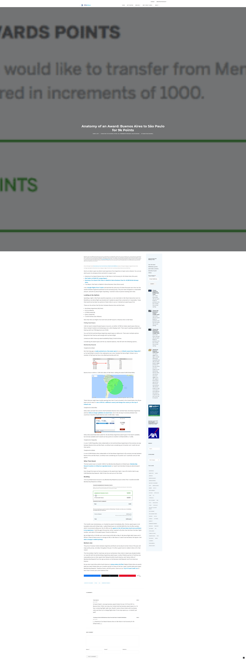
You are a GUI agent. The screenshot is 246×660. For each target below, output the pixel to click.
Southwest (151, 541)
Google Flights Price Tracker (95, 300)
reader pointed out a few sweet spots (106, 364)
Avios (150, 498)
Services (137, 5)
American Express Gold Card (155, 364)
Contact (152, 1)
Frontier (150, 528)
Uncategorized (135, 139)
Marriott (151, 533)
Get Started (130, 5)
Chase (150, 508)
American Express (152, 493)
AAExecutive (151, 485)
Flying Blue (155, 517)
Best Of (154, 500)
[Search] (166, 6)
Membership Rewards (125, 139)
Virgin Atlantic (152, 558)
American (150, 488)
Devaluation (155, 515)
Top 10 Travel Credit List (131, 581)
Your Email (152, 288)
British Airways (152, 503)
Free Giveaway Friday (153, 526)
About (156, 5)
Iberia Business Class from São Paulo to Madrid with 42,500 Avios (105, 278)
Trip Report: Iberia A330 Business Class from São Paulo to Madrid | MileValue (109, 630)
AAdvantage (151, 483)
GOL (119, 139)
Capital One (156, 505)
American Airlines (152, 490)
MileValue (151, 538)
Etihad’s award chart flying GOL (131, 364)
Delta (150, 515)
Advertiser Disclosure (161, 1)
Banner (150, 500)
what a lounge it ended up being (93, 552)
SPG (155, 541)
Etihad (115, 139)
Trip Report (151, 550)
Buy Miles (151, 505)
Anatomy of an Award (107, 139)
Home (123, 5)
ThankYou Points (152, 546)
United (156, 550)
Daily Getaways (152, 512)
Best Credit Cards (147, 5)
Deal (157, 512)
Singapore (156, 538)
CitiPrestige (151, 510)
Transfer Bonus (152, 548)
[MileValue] (85, 5)
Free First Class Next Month (153, 521)
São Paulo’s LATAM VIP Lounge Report (96, 291)
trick (158, 548)
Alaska (156, 485)
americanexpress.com (106, 271)
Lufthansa (156, 531)
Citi (153, 508)
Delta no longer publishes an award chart (100, 425)
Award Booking (156, 498)
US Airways (151, 553)
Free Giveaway (151, 523)
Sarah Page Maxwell (148, 139)
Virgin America (152, 555)
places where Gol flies (117, 577)
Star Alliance (151, 543)
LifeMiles (150, 531)
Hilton (155, 528)
